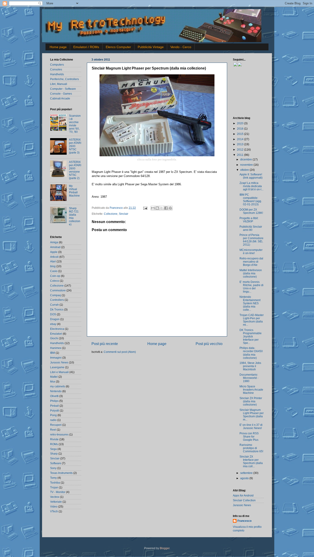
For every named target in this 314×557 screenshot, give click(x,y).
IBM (52, 352)
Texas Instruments (61, 472)
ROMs (54, 444)
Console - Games (61, 93)
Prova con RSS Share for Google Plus (249, 436)
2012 (240, 149)
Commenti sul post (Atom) (120, 351)
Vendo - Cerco (180, 47)
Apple (53, 251)
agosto (244, 478)
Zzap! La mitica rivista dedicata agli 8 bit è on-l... (251, 186)
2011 (240, 154)
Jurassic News (59, 362)
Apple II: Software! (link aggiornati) (251, 176)
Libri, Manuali (58, 83)
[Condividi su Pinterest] (170, 208)
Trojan (54, 487)
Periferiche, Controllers (64, 79)
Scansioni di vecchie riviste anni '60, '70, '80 (75, 123)
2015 (240, 133)
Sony (53, 468)
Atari (53, 261)
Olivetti (54, 396)
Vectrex (54, 496)
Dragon (55, 319)
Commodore (58, 290)
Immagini (56, 357)
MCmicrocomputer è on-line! (251, 251)
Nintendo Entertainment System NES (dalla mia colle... (250, 303)
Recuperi (56, 424)
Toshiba (55, 482)
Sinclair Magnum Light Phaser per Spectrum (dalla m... (252, 414)
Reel (53, 429)
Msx (52, 381)
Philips (54, 400)
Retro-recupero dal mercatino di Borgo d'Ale (251, 261)
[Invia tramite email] (153, 208)
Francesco (116, 207)
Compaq (55, 295)
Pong (53, 415)
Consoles (56, 69)
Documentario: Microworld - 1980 (249, 378)
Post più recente (104, 344)
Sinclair (123, 213)
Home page (58, 47)
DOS (53, 314)
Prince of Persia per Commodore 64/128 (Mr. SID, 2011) (251, 239)
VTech (54, 511)
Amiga (54, 242)
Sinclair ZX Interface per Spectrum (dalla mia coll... (251, 461)
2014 (240, 139)
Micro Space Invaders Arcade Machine (251, 389)
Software (55, 463)
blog (53, 266)
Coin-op (55, 275)
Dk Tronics (56, 309)
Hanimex (55, 347)
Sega (53, 448)
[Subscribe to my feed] (233, 65)
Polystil (54, 410)
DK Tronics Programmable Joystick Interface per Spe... (251, 336)
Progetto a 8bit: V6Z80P (249, 220)
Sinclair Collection (244, 500)
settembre (246, 472)
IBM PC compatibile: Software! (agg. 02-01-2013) (251, 199)
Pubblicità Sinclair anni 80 (251, 228)
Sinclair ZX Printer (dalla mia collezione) (251, 401)
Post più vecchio (209, 344)
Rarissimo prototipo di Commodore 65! (251, 448)
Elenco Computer (118, 47)
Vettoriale (56, 501)
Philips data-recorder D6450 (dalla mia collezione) (251, 352)
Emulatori (56, 333)
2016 (240, 128)
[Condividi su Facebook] (166, 208)
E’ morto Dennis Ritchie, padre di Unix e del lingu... (251, 286)
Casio (53, 271)
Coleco (54, 280)
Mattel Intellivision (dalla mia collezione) (251, 273)
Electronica (57, 328)
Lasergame (57, 367)
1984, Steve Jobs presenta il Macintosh (250, 366)
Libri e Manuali (59, 372)
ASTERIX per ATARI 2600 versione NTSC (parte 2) (75, 170)
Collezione (110, 213)
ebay (53, 323)
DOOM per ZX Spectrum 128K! (251, 211)
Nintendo (56, 391)
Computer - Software (63, 88)
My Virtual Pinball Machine (74, 190)
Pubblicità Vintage (151, 47)
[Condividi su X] (161, 208)
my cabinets (57, 386)
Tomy (53, 477)
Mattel (54, 376)
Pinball (54, 405)
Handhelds (57, 74)
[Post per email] (145, 207)
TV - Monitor (57, 491)
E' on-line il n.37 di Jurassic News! (251, 426)
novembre (247, 164)
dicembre (246, 159)
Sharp (54, 453)
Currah (54, 304)
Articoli (54, 256)
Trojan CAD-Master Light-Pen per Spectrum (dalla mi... (252, 319)
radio (53, 419)
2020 (240, 123)
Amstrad (55, 247)
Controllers (57, 299)
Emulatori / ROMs (86, 47)
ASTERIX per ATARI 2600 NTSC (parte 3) (75, 146)
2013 (240, 144)
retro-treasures (59, 434)
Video (53, 506)
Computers (57, 64)
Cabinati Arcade (60, 98)
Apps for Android (243, 495)
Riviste (54, 439)
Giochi (54, 338)
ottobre (245, 169)
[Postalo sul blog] (157, 208)
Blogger (164, 548)
